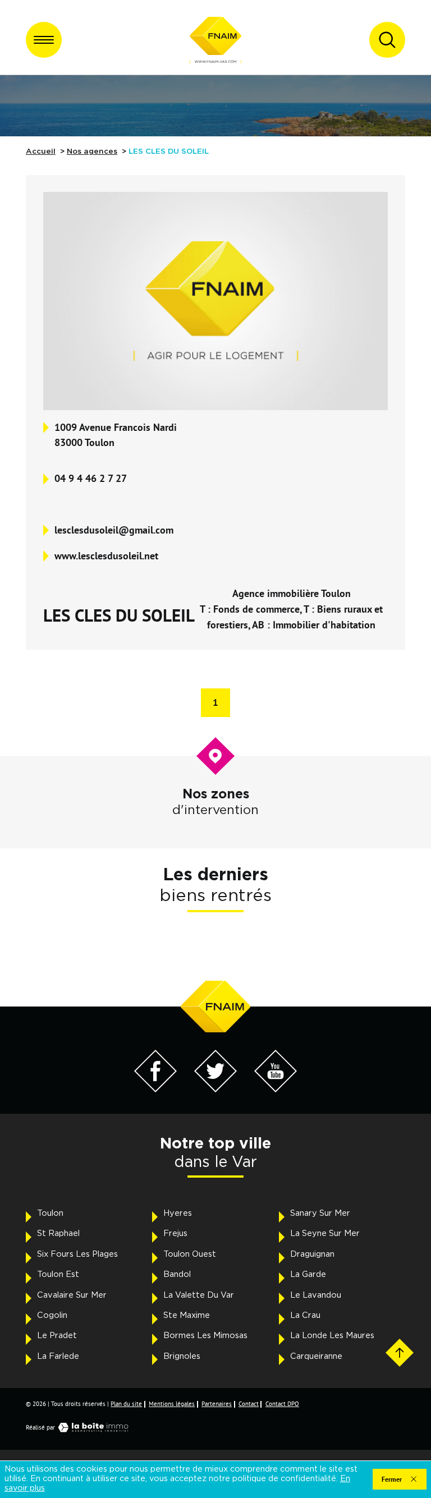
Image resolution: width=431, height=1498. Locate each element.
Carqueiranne (316, 1356)
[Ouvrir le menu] (44, 40)
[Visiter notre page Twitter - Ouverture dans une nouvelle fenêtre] (215, 1089)
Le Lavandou (315, 1295)
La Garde (308, 1274)
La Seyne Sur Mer (325, 1233)
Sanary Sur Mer (320, 1213)
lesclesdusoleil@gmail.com (113, 529)
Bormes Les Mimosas (205, 1335)
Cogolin (52, 1315)
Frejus (175, 1233)
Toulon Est (58, 1274)
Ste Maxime (186, 1315)
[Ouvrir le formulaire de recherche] (387, 40)
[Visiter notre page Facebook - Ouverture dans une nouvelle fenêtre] (155, 1089)
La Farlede (58, 1356)
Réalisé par (40, 1427)
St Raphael (58, 1233)
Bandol (177, 1274)
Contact (249, 1404)
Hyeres (177, 1213)
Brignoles (181, 1356)
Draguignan (312, 1254)
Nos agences (92, 151)
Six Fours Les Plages (77, 1254)
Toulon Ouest (189, 1254)
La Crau (305, 1315)
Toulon (50, 1213)
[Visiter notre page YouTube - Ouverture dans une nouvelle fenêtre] (275, 1089)
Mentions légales (172, 1404)
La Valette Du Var (198, 1295)
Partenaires (216, 1404)
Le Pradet (57, 1335)
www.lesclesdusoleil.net (106, 555)
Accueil (41, 151)
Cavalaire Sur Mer (72, 1295)
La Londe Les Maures (332, 1335)
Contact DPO (282, 1404)
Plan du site (126, 1404)
